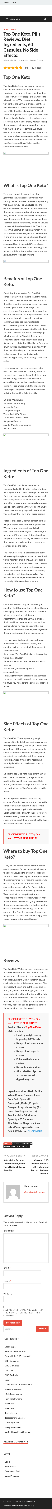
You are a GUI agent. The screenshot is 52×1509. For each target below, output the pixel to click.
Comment (9, 1231)
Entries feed (10, 1466)
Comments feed (12, 1471)
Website (7, 1294)
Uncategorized (12, 1422)
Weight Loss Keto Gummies (18, 1432)
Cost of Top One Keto (22, 1144)
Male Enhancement (14, 1394)
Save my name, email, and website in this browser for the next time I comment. (23, 1313)
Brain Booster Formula (15, 1351)
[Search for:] (26, 1329)
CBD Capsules (12, 1360)
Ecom (7, 1379)
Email (7, 1281)
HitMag (31, 1505)
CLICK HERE (35, 1131)
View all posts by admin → (34, 1194)
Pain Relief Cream (13, 1398)
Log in (8, 1461)
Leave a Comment (37, 60)
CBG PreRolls (11, 1375)
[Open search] (45, 19)
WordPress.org (12, 1476)
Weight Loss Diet (10, 29)
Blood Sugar (10, 1346)
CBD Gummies (12, 1365)
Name (7, 1268)
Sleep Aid (9, 1408)
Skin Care (9, 1403)
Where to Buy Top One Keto (16, 1146)
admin (25, 60)
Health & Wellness (13, 1389)
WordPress (19, 1505)
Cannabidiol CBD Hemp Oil (18, 1356)
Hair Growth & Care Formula (18, 1384)
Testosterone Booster (15, 1417)
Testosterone (11, 1413)
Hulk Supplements (27, 1501)
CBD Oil (9, 1370)
